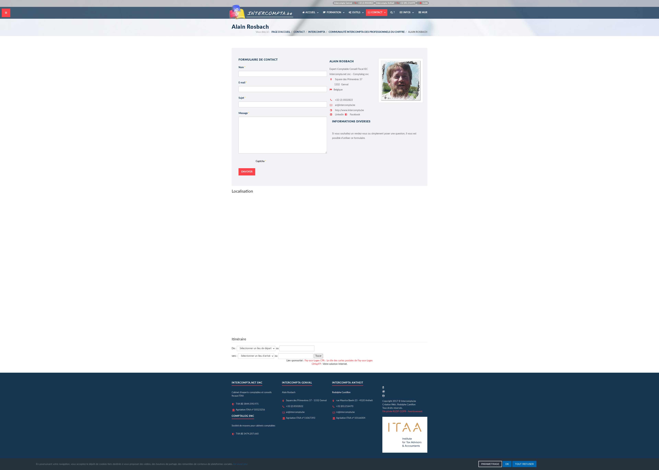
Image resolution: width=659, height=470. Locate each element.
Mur (424, 12)
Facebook (354, 114)
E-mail (243, 83)
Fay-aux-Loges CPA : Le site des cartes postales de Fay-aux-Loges (339, 360)
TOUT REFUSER (524, 464)
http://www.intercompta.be (349, 110)
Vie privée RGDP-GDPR (394, 411)
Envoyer (246, 172)
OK (507, 464)
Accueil (310, 12)
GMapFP (316, 364)
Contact (377, 12)
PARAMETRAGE (490, 464)
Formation (334, 12)
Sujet (242, 98)
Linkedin (339, 114)
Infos (407, 12)
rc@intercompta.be (345, 412)
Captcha (261, 161)
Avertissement (415, 411)
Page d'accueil (280, 32)
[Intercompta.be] (261, 11)
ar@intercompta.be (345, 105)
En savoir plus (240, 464)
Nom (242, 67)
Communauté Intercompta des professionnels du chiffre (367, 32)
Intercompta (316, 32)
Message (244, 113)
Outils (356, 12)
